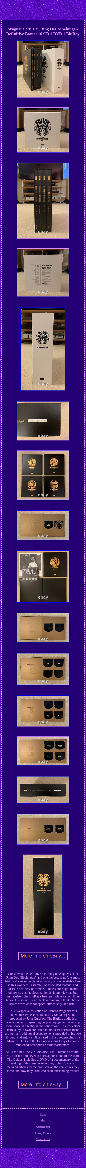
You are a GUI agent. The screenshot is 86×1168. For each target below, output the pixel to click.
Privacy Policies (43, 1133)
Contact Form (43, 1126)
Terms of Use (43, 1139)
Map (43, 1120)
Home (43, 1114)
